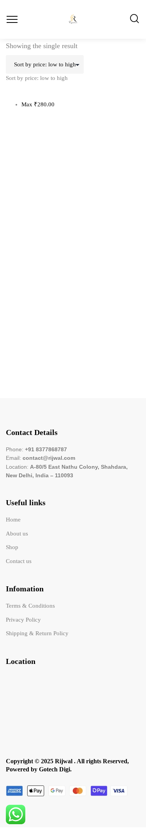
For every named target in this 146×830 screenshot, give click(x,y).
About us (17, 533)
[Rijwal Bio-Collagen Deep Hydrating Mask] (73, 215)
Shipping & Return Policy (37, 633)
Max (38, 104)
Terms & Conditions (30, 606)
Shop (12, 547)
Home (13, 519)
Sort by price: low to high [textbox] (37, 78)
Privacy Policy (23, 620)
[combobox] (37, 78)
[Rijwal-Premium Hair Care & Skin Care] (73, 19)
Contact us (19, 561)
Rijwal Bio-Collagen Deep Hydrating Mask (58, 317)
